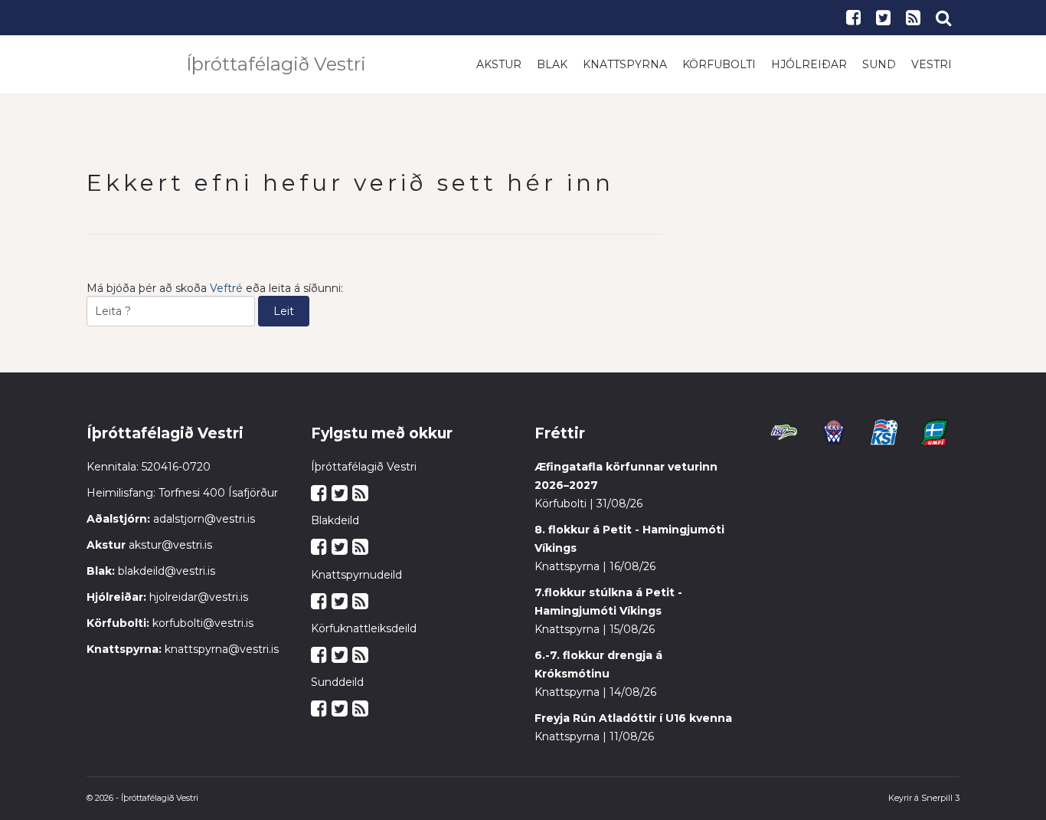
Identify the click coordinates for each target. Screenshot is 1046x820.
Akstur (498, 64)
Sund (879, 64)
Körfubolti (719, 64)
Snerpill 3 (940, 797)
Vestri (931, 64)
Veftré (226, 288)
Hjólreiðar (809, 64)
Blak (552, 64)
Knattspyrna (625, 64)
